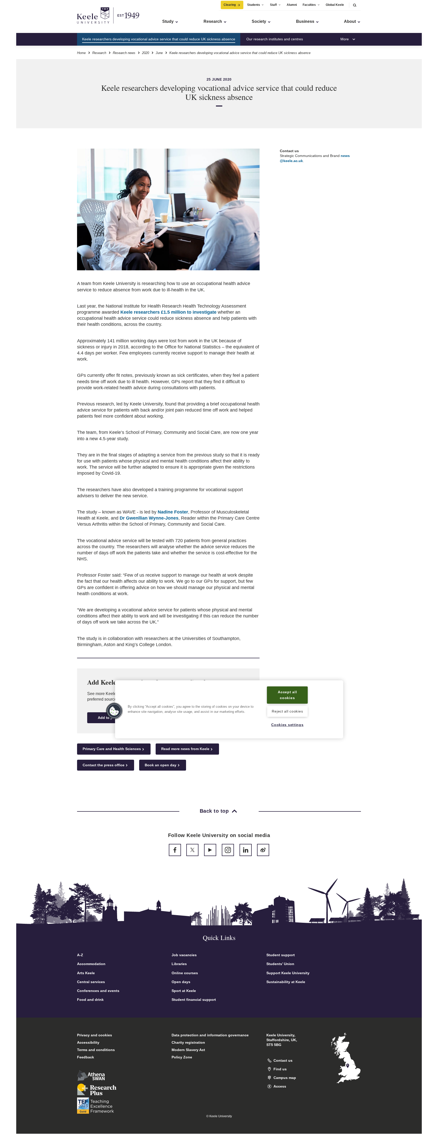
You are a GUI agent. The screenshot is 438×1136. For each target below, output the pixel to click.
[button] (354, 5)
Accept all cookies (287, 695)
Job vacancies (184, 955)
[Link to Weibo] (263, 850)
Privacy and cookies (94, 1035)
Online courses (185, 973)
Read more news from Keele (185, 749)
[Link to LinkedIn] (246, 850)
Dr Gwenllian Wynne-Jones (149, 518)
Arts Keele (86, 973)
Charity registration (188, 1042)
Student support (280, 955)
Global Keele (335, 5)
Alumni (292, 5)
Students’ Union (280, 964)
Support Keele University (287, 973)
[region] (229, 709)
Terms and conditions (96, 1050)
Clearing (230, 5)
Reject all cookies (287, 711)
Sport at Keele (184, 991)
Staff (273, 5)
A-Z (80, 955)
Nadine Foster (173, 511)
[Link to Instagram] (228, 850)
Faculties (309, 5)
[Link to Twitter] (192, 850)
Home (81, 53)
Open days (181, 982)
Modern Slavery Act (188, 1050)
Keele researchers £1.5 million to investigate (168, 312)
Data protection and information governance (210, 1035)
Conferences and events (98, 991)
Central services (91, 982)
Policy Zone (182, 1057)
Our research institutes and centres (274, 39)
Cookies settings (287, 725)
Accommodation (91, 964)
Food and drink (90, 1000)
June (159, 53)
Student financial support (194, 1000)
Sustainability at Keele (285, 982)
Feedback (85, 1057)
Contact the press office (103, 765)
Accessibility (88, 1042)
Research (99, 53)
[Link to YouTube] (210, 850)
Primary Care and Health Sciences (112, 749)
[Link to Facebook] (175, 850)
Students (253, 5)
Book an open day (160, 765)
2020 (145, 53)
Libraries (179, 964)
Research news (124, 53)
